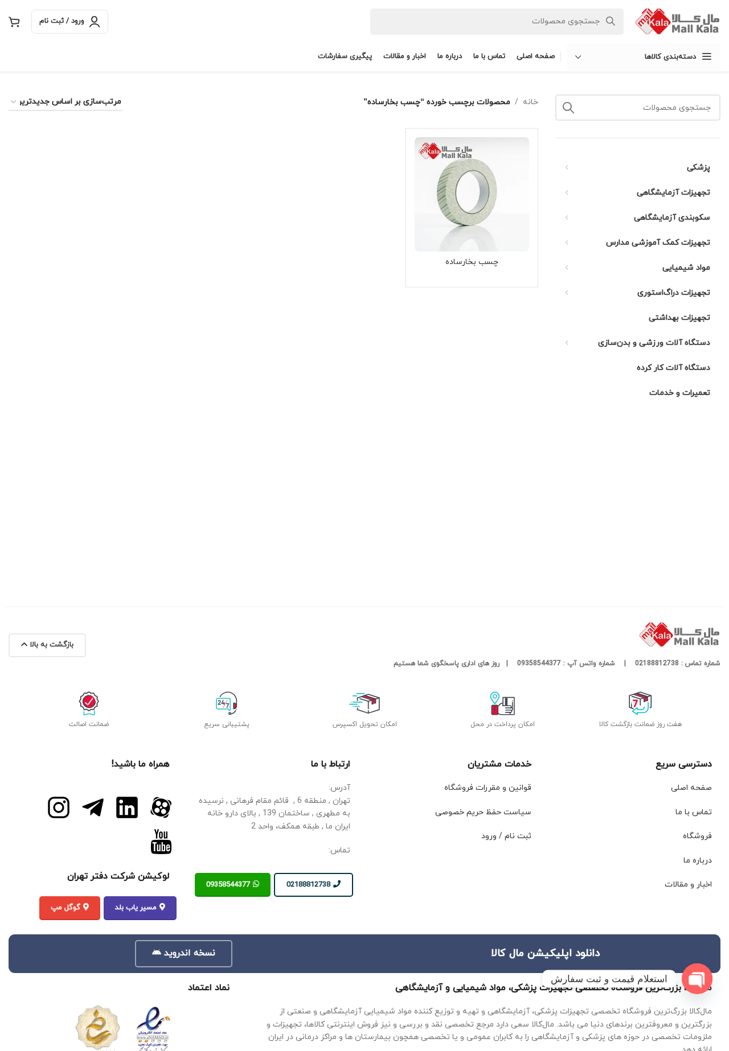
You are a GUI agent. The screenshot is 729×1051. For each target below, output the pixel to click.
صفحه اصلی (691, 787)
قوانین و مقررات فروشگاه (487, 787)
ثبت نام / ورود (506, 836)
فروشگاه (697, 836)
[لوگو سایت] (677, 20)
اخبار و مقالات (688, 884)
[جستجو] (568, 107)
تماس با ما (693, 812)
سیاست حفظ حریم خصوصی (483, 812)
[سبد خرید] (14, 21)
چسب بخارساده (471, 262)
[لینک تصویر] (161, 807)
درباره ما (697, 860)
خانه (530, 102)
